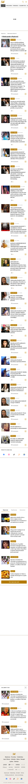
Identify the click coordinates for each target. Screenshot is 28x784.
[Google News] (24, 454)
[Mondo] (11, 765)
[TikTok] (14, 454)
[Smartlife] (17, 767)
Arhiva (22, 772)
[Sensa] (23, 767)
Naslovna (3, 33)
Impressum (6, 772)
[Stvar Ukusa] (18, 770)
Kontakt (18, 772)
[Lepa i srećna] (11, 767)
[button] (14, 53)
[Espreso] (18, 765)
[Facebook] (3, 454)
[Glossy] (5, 767)
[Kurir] (5, 765)
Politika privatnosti (9, 775)
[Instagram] (9, 454)
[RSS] (19, 454)
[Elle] (23, 765)
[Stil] (2, 1)
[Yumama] (10, 770)
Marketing (12, 772)
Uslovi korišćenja (19, 775)
